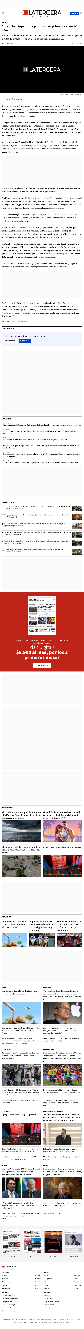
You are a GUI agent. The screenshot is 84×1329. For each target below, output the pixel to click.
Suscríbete (25, 341)
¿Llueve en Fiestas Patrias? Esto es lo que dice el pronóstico (20, 1101)
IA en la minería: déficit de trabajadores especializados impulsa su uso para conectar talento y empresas (42, 425)
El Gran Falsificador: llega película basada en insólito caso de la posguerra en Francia (35, 440)
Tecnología (6, 1111)
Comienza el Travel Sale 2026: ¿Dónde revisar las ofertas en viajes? (14, 925)
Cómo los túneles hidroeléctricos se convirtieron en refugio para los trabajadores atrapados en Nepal (20, 1215)
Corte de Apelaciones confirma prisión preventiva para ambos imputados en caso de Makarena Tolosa (41, 462)
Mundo (4, 1166)
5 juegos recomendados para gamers (62, 847)
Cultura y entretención (53, 1111)
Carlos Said (9, 43)
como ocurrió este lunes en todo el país (65, 109)
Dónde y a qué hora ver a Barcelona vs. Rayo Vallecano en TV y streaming (69, 926)
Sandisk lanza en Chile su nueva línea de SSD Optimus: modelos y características (19, 1158)
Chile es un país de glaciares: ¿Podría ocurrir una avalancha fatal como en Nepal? (21, 850)
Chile (4, 988)
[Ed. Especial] (74, 1253)
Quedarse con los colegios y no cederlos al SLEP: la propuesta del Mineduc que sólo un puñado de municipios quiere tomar (38, 533)
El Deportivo (48, 1050)
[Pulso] (32, 1253)
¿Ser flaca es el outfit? (51, 1213)
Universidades (22, 321)
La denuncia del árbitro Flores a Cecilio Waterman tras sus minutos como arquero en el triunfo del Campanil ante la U (62, 1057)
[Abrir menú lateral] (3, 13)
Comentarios (18, 99)
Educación (13, 321)
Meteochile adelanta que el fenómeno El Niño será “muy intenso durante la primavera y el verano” (21, 815)
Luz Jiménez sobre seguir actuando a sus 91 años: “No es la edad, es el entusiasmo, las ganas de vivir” (62, 1172)
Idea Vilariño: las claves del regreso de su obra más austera (62, 1158)
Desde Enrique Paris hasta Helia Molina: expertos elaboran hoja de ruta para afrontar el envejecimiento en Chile (34, 551)
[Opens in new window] (53, 1253)
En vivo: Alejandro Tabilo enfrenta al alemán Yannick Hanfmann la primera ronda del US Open (62, 1091)
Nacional (5, 22)
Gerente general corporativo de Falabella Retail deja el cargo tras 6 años (61, 1039)
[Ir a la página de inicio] (42, 13)
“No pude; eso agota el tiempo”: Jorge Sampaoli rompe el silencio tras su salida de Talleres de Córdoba (61, 1102)
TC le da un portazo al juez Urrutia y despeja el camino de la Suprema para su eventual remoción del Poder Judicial (37, 516)
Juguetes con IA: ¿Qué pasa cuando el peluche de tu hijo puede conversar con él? (62, 1204)
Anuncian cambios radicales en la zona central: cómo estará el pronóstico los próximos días (20, 1056)
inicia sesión (10, 341)
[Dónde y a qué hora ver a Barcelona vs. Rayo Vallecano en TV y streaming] (69, 940)
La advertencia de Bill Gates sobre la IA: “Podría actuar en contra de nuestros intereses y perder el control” (21, 1092)
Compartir (7, 99)
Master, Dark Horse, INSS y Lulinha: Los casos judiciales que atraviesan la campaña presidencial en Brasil (21, 1172)
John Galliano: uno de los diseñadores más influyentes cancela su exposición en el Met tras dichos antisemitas (39, 432)
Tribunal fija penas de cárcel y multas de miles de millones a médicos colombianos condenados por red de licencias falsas (36, 542)
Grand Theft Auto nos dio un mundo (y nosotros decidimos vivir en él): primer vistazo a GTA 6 (62, 815)
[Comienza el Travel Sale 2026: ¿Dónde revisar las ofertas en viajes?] (14, 940)
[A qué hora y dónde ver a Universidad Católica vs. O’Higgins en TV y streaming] (42, 940)
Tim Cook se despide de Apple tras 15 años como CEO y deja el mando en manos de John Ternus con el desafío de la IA (41, 447)
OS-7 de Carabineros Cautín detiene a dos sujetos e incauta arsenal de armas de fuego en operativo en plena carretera (34, 525)
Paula (45, 1166)
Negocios (47, 988)
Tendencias (6, 1050)
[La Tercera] (11, 1253)
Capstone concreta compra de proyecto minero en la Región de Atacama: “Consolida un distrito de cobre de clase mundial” (42, 455)
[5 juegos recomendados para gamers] (62, 866)
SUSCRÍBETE (42, 665)
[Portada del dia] (42, 634)
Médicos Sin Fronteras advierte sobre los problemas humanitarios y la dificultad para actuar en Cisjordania (21, 1205)
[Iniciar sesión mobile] (81, 13)
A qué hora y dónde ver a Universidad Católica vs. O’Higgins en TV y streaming (41, 926)
